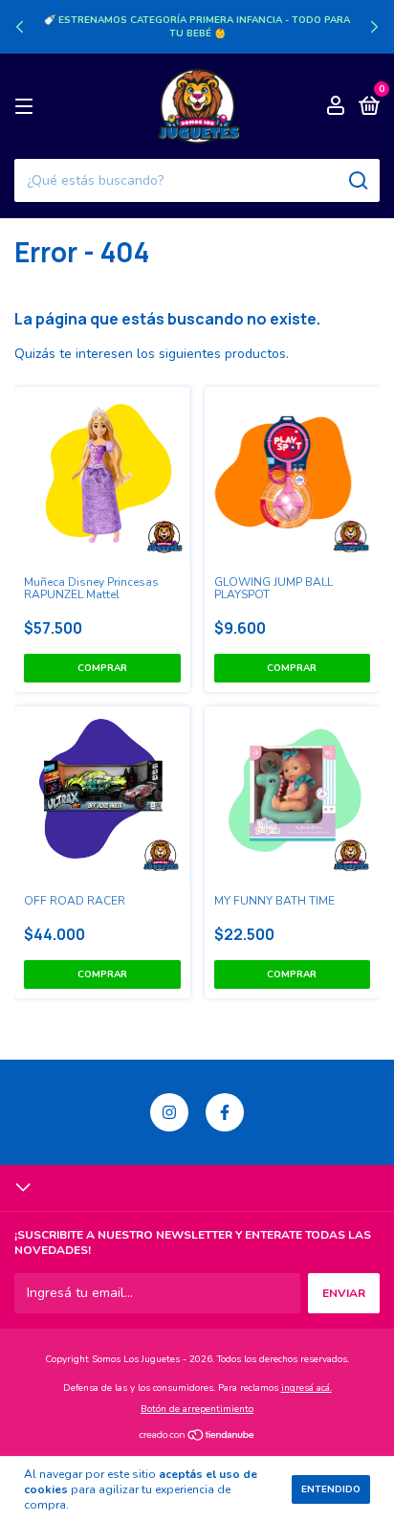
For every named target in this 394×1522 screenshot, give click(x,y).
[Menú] (27, 107)
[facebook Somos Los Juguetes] (225, 1112)
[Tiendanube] (197, 1437)
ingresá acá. (306, 1388)
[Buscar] (357, 181)
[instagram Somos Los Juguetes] (169, 1112)
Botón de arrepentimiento (197, 1409)
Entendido (331, 1489)
